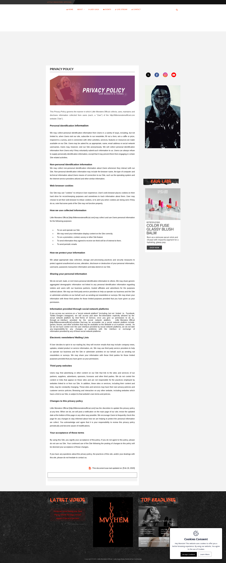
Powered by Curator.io (78, 524)
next (141, 549)
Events (108, 9)
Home (70, 9)
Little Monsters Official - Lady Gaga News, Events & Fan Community (119, 559)
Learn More (205, 554)
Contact (137, 9)
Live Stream (122, 9)
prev (139, 549)
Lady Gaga (94, 9)
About (80, 9)
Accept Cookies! (188, 554)
